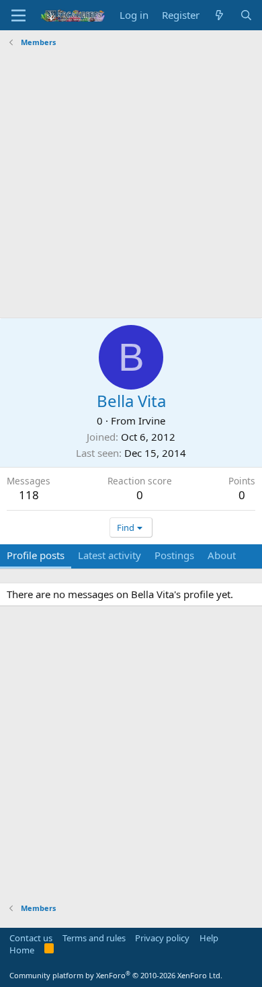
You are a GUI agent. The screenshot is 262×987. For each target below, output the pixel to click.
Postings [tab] (174, 555)
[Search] (246, 15)
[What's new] (219, 15)
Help (209, 938)
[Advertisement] (131, 183)
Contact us (30, 938)
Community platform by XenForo (115, 975)
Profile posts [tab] (35, 555)
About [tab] (222, 555)
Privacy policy (162, 938)
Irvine (151, 420)
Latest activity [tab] (109, 555)
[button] (18, 15)
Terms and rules (94, 938)
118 (29, 495)
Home (21, 950)
